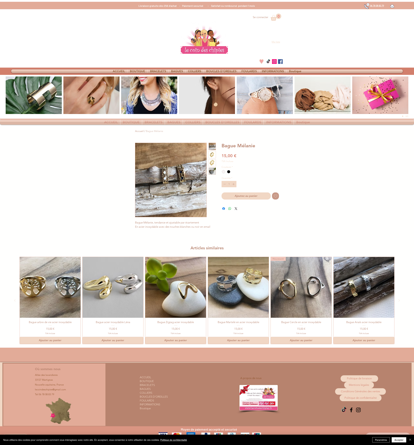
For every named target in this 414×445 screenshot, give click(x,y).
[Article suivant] (399, 300)
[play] (403, 116)
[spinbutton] (229, 184)
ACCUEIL (145, 377)
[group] (207, 300)
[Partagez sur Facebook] (224, 209)
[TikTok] (268, 61)
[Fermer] (410, 439)
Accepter (398, 439)
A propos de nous (250, 378)
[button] (276, 17)
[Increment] (234, 184)
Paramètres (381, 439)
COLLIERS (146, 392)
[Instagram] (274, 61)
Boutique (145, 408)
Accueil (139, 131)
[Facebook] (280, 61)
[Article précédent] (15, 300)
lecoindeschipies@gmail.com (50, 389)
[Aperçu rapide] (50, 287)
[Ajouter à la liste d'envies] (275, 196)
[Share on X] (236, 209)
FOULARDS (147, 400)
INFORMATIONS (150, 404)
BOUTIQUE (147, 381)
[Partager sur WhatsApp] (230, 209)
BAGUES (145, 389)
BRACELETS (147, 385)
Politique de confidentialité (173, 439)
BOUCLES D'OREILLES (154, 396)
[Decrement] (224, 184)
